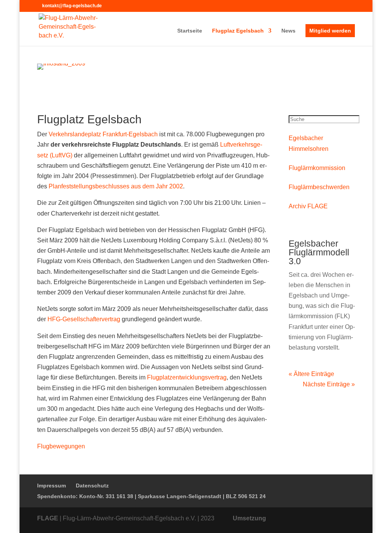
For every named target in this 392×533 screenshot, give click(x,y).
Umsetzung (249, 518)
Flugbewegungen (61, 446)
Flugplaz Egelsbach (238, 31)
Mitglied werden (330, 31)
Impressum (51, 485)
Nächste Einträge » (329, 384)
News (288, 31)
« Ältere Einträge (311, 374)
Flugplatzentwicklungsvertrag (187, 377)
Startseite (189, 31)
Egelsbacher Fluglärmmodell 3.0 (319, 252)
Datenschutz (92, 485)
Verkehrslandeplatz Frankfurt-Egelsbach (103, 134)
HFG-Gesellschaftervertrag (83, 319)
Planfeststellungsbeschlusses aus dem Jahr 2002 (116, 186)
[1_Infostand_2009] (61, 63)
